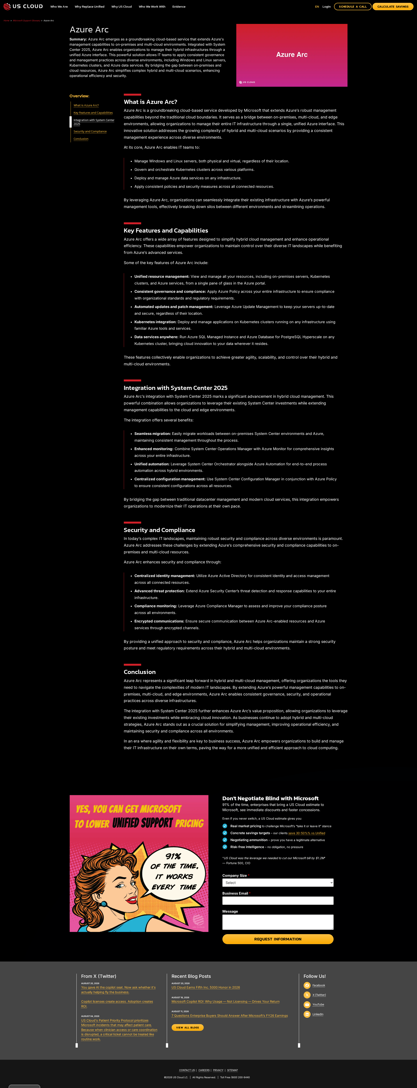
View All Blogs (187, 1028)
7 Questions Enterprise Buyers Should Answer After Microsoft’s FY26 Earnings (230, 1015)
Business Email (236, 893)
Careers (204, 1070)
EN (317, 6)
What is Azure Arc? (86, 105)
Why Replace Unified (89, 6)
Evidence (178, 6)
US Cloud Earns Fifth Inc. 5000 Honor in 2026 (206, 987)
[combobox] (317, 6)
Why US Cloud (121, 6)
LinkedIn (318, 1014)
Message (230, 911)
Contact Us (187, 1070)
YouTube (318, 1004)
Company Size (236, 875)
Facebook (319, 985)
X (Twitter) (319, 994)
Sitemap (232, 1070)
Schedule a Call (353, 6)
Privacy (218, 1070)
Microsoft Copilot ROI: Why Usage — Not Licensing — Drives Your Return (226, 1001)
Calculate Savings (393, 6)
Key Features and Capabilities (93, 112)
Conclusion (81, 138)
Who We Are (59, 6)
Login (327, 6)
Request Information (278, 939)
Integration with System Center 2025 (94, 122)
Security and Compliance (90, 131)
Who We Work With (152, 6)
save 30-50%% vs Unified (306, 833)
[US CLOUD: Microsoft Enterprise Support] (23, 6)
